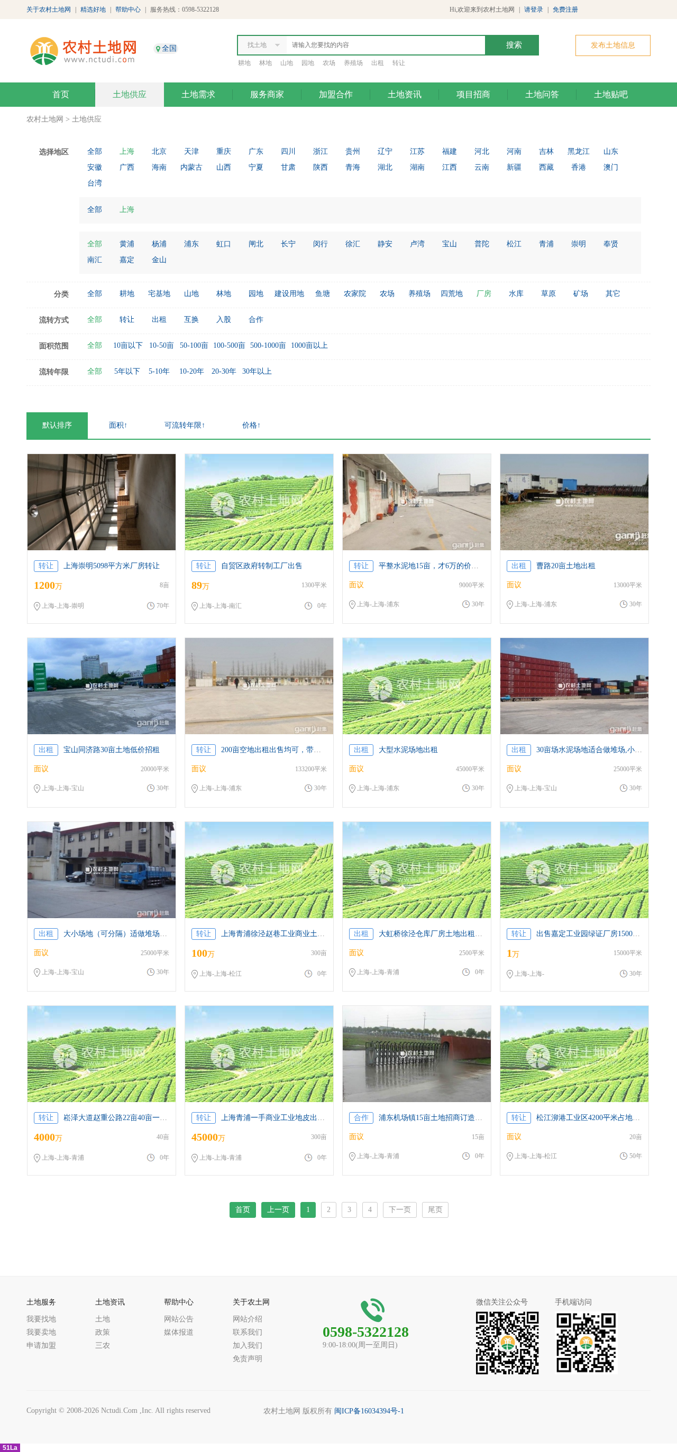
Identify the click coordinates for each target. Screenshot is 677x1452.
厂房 (484, 294)
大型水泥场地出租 (408, 750)
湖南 (417, 167)
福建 (449, 151)
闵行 (320, 244)
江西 (449, 167)
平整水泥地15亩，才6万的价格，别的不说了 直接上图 (467, 566)
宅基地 (159, 294)
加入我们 (247, 1345)
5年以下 (127, 371)
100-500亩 (229, 345)
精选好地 (93, 9)
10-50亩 (161, 345)
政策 (102, 1332)
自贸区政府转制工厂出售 (262, 566)
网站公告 (179, 1319)
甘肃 (288, 167)
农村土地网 (44, 119)
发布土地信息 (613, 45)
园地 (307, 63)
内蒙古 (191, 167)
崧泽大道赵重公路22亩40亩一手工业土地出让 (137, 1118)
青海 (352, 167)
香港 (578, 167)
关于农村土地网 (48, 9)
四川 (288, 151)
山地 (286, 63)
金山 (159, 260)
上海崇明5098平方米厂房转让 (111, 566)
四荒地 (452, 294)
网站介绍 (247, 1319)
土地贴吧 (611, 94)
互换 (191, 319)
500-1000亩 (268, 345)
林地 (265, 63)
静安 (385, 244)
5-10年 (159, 371)
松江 (514, 244)
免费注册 (565, 9)
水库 (516, 294)
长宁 (288, 244)
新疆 (514, 167)
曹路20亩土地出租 (566, 566)
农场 (329, 63)
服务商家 (267, 94)
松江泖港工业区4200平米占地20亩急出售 (603, 1118)
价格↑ (251, 425)
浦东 (191, 244)
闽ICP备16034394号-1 (369, 1411)
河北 (481, 151)
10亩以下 (128, 345)
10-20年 (191, 371)
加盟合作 (336, 94)
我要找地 (41, 1319)
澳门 (610, 167)
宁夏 (256, 167)
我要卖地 (41, 1332)
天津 (191, 151)
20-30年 (224, 371)
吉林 (546, 151)
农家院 (355, 294)
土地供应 (130, 94)
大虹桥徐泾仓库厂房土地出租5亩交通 (440, 934)
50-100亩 (194, 345)
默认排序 (57, 425)
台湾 (94, 183)
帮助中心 (128, 9)
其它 (613, 294)
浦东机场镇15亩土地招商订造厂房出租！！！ (453, 1118)
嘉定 (127, 260)
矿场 (580, 294)
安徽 (94, 167)
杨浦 (159, 244)
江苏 (417, 151)
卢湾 (417, 244)
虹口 (223, 244)
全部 (94, 151)
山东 (610, 151)
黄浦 (127, 244)
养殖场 (353, 63)
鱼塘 (322, 294)
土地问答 (542, 94)
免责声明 (247, 1359)
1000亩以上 (309, 345)
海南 (159, 167)
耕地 (244, 63)
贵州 (352, 151)
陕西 (320, 167)
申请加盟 (41, 1345)
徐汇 (352, 244)
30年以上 (257, 371)
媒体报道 (179, 1332)
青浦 (546, 244)
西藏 (546, 167)
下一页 (400, 1210)
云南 (481, 167)
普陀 (481, 244)
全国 (169, 48)
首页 (60, 94)
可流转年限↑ (184, 425)
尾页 (435, 1210)
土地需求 (198, 94)
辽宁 (385, 151)
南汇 (94, 260)
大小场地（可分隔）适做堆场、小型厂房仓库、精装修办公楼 (163, 934)
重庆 (223, 151)
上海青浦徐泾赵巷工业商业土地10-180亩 (287, 934)
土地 (102, 1319)
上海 (127, 151)
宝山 (449, 244)
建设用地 (289, 294)
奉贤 (610, 244)
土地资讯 (405, 94)
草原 (548, 294)
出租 (377, 63)
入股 (223, 319)
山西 (223, 167)
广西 (127, 167)
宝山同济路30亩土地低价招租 (111, 750)
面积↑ (118, 425)
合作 (256, 319)
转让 (398, 63)
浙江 (320, 151)
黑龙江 (579, 151)
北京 (159, 151)
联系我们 (247, 1332)
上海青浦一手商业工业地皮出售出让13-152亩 (294, 1118)
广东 (256, 151)
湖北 (385, 167)
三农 (102, 1345)
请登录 (533, 9)
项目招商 (473, 94)
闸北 (256, 244)
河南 (514, 151)
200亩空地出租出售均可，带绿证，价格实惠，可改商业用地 (319, 750)
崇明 (578, 244)
